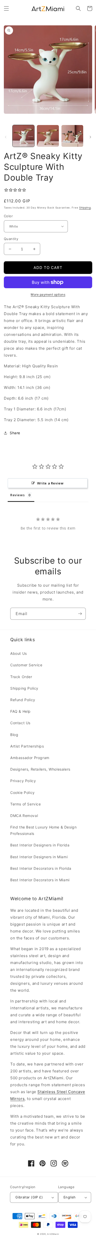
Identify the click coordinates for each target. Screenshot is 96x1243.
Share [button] (15, 433)
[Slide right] (90, 137)
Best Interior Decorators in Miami (40, 880)
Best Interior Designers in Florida (39, 845)
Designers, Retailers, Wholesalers (40, 769)
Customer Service (26, 665)
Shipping (85, 207)
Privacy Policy (23, 781)
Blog (14, 734)
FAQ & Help (20, 711)
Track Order (21, 677)
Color (8, 216)
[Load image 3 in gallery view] (72, 136)
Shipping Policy (24, 688)
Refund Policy (22, 700)
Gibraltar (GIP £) (29, 1197)
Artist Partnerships (27, 746)
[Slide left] (5, 137)
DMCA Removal (24, 815)
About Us (18, 653)
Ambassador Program (29, 757)
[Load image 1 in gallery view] (23, 136)
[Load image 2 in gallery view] (48, 136)
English (69, 1197)
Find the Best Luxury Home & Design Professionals (43, 830)
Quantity (11, 239)
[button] (6, 8)
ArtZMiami (53, 1234)
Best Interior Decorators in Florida (40, 868)
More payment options (48, 294)
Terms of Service (25, 804)
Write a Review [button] (50, 483)
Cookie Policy (22, 792)
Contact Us (20, 723)
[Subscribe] (80, 614)
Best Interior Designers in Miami (39, 857)
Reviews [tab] (17, 495)
